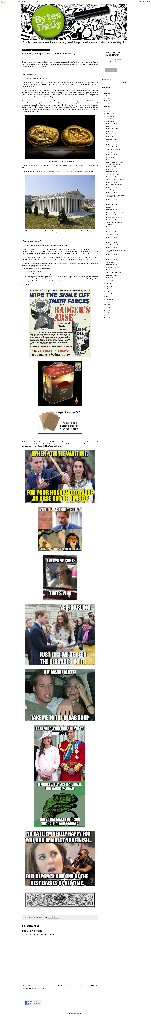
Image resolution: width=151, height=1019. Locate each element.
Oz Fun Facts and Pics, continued (116, 245)
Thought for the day (111, 166)
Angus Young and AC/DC (113, 190)
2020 (106, 103)
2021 (106, 101)
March (108, 294)
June (107, 286)
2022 (106, 98)
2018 (106, 108)
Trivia (107, 126)
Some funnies (110, 257)
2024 (106, 93)
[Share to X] (53, 917)
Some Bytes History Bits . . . (114, 267)
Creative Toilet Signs (112, 234)
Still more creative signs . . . (114, 174)
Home (60, 985)
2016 (106, 302)
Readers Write (110, 262)
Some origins (110, 152)
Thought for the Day (111, 123)
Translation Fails (111, 207)
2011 (106, 315)
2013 (106, 310)
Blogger (79, 1013)
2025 (106, 90)
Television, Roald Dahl (112, 147)
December (109, 113)
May (107, 289)
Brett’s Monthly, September (114, 272)
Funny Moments (110, 136)
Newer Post (26, 985)
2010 (106, 318)
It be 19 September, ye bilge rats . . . (116, 179)
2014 (106, 307)
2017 (106, 111)
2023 (106, 95)
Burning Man (109, 229)
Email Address (110, 62)
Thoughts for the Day (112, 128)
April (107, 291)
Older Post (94, 985)
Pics (107, 141)
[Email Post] (45, 917)
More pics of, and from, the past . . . (116, 212)
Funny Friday (109, 131)
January (108, 299)
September (109, 121)
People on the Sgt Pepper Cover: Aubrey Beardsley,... (115, 196)
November (109, 116)
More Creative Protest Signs (114, 185)
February (109, 296)
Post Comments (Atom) (37, 988)
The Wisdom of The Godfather (114, 217)
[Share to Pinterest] (58, 917)
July (107, 283)
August (108, 281)
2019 (106, 106)
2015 (106, 305)
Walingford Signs (111, 157)
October (108, 119)
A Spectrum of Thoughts (113, 149)
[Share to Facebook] (55, 917)
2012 (106, 313)
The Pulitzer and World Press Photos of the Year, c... (114, 163)
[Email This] (49, 917)
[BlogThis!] (51, 917)
